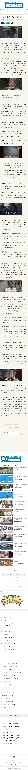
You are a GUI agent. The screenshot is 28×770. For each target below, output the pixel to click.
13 (10, 583)
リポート (3, 660)
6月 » (4, 591)
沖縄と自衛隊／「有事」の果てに (10, 672)
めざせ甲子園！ (5, 623)
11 (3, 583)
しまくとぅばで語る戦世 (7, 663)
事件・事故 (4, 631)
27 (10, 589)
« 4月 (1, 591)
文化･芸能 (4, 646)
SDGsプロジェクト (6, 701)
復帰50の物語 (5, 698)
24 (24, 586)
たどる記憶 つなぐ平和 (7, 675)
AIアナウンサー (5, 695)
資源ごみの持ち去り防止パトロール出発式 (18, 427)
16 (20, 583)
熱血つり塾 (4, 707)
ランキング (22, 762)
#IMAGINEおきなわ (6, 684)
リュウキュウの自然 (6, 689)
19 (7, 586)
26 (7, 589)
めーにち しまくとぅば (7, 666)
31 (24, 589)
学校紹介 (4, 625)
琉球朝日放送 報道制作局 (6, 19)
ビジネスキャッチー (6, 634)
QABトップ (17, 764)
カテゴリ (10, 764)
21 (14, 586)
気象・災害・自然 (6, 649)
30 (20, 589)
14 (14, 583)
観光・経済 (4, 637)
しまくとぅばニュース (7, 614)
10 (24, 580)
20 (10, 586)
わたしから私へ (5, 617)
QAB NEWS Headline (16, 768)
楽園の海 (3, 687)
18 (3, 586)
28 (14, 589)
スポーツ (3, 628)
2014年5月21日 (16, 19)
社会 (2, 710)
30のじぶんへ (5, 669)
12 (7, 583)
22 (17, 586)
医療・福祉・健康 (6, 643)
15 (17, 583)
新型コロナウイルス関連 (7, 704)
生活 (2, 620)
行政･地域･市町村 (6, 640)
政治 (2, 655)
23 (20, 586)
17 (24, 583)
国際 (2, 657)
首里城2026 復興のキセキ (8, 678)
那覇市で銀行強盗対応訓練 (20, 534)
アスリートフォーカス (7, 692)
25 (3, 589)
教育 (2, 652)
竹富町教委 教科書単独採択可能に (8, 424)
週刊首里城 (4, 681)
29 (17, 589)
